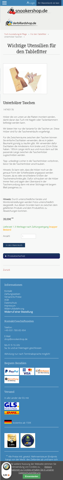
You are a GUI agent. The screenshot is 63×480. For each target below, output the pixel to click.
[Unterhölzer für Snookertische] (25, 93)
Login (32, 2)
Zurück (6, 269)
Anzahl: (6, 235)
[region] (31, 257)
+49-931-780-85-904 (15, 330)
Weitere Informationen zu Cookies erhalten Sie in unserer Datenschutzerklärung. (30, 469)
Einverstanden (31, 476)
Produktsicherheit (16, 255)
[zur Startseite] (29, 13)
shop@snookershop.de (15, 339)
